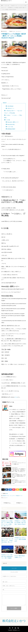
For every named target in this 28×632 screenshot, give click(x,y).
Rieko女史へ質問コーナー (13, 122)
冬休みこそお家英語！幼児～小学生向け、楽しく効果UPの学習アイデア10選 (19, 476)
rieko (7, 493)
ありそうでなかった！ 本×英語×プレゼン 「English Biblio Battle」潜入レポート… (7, 541)
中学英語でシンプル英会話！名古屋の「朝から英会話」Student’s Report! (20, 522)
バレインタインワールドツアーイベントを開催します (19, 463)
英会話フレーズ (19, 495)
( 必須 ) (5, 581)
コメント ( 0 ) (14, 568)
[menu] (26, 2)
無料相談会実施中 (11, 129)
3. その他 (8, 119)
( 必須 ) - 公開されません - (9, 585)
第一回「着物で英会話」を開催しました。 (20, 556)
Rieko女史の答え (11, 124)
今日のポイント (10, 108)
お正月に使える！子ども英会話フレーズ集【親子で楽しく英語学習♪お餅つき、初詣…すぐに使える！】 (19, 470)
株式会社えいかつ (6, 0)
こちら (16, 397)
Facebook (12, 628)
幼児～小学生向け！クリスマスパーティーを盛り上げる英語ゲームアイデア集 (19, 482)
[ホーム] (1, 5)
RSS (18, 628)
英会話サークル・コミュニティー (15, 31)
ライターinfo (10, 126)
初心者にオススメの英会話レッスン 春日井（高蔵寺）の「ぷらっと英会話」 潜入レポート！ (7, 523)
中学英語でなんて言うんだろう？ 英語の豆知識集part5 (20, 539)
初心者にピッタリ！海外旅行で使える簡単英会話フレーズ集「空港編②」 (6, 556)
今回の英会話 (10, 106)
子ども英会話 (8, 465)
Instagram (15, 628)
